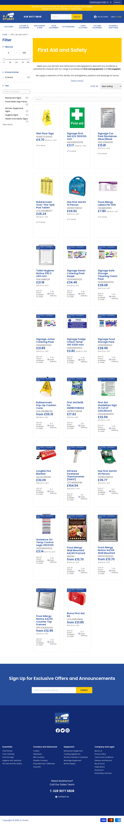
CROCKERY (8, 27)
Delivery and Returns (103, 760)
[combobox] (61, 17)
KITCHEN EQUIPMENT (97, 27)
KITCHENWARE (68, 27)
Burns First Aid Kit (75, 615)
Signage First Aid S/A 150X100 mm (76, 136)
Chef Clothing (8, 754)
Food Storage (8, 757)
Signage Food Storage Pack (106, 340)
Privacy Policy (100, 754)
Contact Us (63, 797)
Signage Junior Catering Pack (45, 340)
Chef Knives (7, 751)
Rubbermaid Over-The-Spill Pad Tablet (45, 204)
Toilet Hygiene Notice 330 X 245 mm (45, 273)
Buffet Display (70, 763)
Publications (100, 767)
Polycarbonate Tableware (44, 763)
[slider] (4, 59)
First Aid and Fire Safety (12, 763)
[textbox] (9, 53)
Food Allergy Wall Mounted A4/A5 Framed (76, 550)
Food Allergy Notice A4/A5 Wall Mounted (106, 550)
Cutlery (36, 751)
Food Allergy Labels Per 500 (107, 203)
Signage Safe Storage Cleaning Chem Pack (107, 275)
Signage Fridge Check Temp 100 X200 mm (76, 341)
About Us (98, 751)
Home (4, 35)
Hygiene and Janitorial (11, 760)
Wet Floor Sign (45, 133)
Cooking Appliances (72, 754)
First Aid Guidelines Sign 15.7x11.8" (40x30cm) (107, 406)
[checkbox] (17, 77)
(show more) (77, 81)
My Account (100, 763)
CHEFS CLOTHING (82, 27)
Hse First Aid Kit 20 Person (107, 472)
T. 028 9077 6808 (62, 791)
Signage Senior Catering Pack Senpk (76, 273)
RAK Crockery (38, 757)
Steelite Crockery (40, 760)
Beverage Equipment (72, 760)
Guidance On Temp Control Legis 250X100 (45, 542)
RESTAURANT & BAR (39, 27)
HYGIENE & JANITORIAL (113, 27)
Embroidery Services (103, 773)
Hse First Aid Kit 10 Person (76, 203)
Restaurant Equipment (73, 751)
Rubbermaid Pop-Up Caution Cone (46, 405)
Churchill (37, 767)
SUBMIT (84, 690)
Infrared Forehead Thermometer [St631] (75, 475)
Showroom (99, 770)
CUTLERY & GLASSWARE (24, 27)
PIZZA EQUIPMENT (54, 27)
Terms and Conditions (104, 757)
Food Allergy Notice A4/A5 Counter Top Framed (44, 620)
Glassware (37, 754)
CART (116, 17)
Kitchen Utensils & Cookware (76, 757)
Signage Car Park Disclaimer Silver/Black (107, 136)
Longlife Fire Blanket (43, 472)
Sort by (94, 86)
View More (7, 125)
